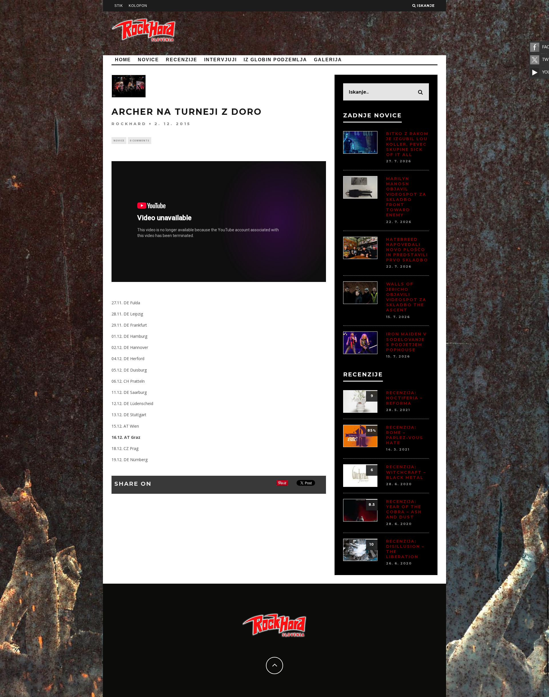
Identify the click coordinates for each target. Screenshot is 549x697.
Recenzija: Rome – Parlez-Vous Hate (404, 435)
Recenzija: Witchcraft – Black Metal (406, 472)
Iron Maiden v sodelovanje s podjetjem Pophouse (406, 341)
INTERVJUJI (220, 59)
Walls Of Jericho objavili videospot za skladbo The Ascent (406, 297)
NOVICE (148, 59)
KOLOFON (138, 5)
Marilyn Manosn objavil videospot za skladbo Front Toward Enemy (406, 197)
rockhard (129, 123)
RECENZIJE (181, 59)
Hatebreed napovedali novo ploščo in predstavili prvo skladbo (407, 250)
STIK (118, 5)
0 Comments (139, 140)
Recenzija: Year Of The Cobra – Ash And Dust (404, 509)
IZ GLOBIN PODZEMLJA (275, 59)
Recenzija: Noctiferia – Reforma (404, 398)
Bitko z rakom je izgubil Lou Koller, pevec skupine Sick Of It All (407, 144)
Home (123, 59)
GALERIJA (328, 59)
